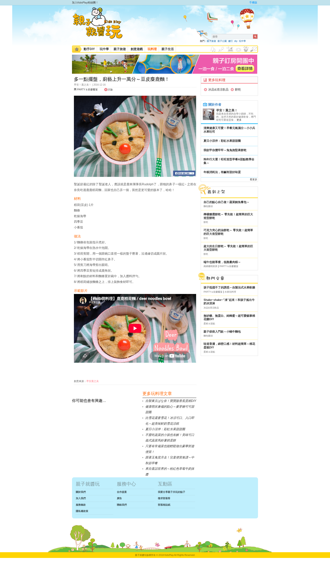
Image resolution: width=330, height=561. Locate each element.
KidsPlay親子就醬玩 (100, 26)
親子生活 (168, 49)
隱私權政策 (82, 511)
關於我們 (81, 492)
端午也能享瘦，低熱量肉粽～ (222, 262)
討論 (110, 89)
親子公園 (222, 41)
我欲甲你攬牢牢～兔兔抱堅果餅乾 (225, 150)
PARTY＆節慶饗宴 (87, 89)
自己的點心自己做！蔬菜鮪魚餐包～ (226, 202)
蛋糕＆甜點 (209, 323)
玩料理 (152, 49)
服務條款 (81, 504)
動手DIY (89, 49)
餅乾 (238, 89)
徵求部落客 (164, 498)
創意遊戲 (137, 49)
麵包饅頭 (208, 206)
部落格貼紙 (164, 504)
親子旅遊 (211, 41)
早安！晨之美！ (227, 110)
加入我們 (81, 498)
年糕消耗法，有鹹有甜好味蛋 (222, 172)
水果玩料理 (230, 292)
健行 (230, 41)
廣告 (119, 498)
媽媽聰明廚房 (210, 266)
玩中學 (242, 41)
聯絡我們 (122, 504)
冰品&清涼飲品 (218, 89)
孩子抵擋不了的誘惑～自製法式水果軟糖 (229, 287)
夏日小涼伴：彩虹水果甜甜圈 (222, 140)
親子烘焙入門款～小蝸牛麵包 (222, 331)
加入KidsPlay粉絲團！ (85, 2)
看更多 (253, 179)
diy (235, 41)
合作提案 (122, 492)
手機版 (253, 2)
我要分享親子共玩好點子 (171, 492)
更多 (239, 119)
